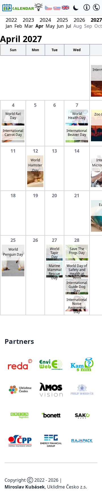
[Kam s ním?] (82, 364)
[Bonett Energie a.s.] (51, 415)
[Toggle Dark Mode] (75, 7)
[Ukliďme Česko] (20, 389)
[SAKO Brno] (82, 415)
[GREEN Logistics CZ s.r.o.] (20, 415)
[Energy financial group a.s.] (51, 440)
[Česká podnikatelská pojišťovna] (20, 440)
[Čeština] (48, 7)
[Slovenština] (57, 7)
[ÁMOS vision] (51, 389)
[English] (65, 7)
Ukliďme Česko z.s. (67, 487)
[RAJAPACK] (82, 440)
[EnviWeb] (51, 364)
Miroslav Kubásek (25, 487)
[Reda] (20, 364)
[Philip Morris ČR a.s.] (82, 389)
